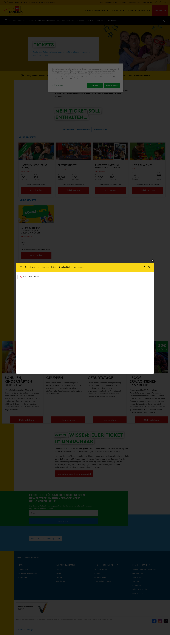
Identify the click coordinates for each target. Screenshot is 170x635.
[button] (152, 261)
